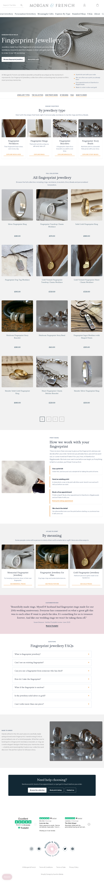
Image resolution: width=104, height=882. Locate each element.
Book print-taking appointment (62, 501)
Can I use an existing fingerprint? (29, 662)
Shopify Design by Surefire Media (52, 874)
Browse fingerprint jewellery (13, 59)
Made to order (81, 95)
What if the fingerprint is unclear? (29, 687)
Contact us (70, 790)
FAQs (72, 95)
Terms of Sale (61, 867)
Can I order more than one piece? (29, 704)
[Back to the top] (52, 848)
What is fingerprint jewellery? (28, 654)
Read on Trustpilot (52, 626)
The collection (37, 95)
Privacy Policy (73, 867)
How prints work (33, 59)
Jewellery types (23, 95)
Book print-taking (56, 790)
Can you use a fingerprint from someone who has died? (39, 671)
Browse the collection (37, 790)
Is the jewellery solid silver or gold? (30, 696)
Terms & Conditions (46, 867)
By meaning (64, 95)
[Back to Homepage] (52, 5)
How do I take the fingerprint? (28, 679)
